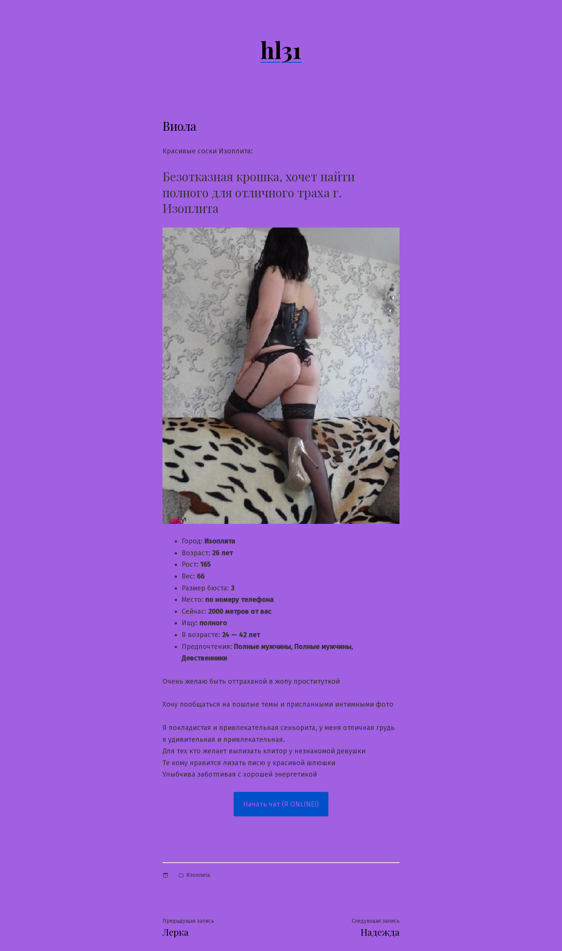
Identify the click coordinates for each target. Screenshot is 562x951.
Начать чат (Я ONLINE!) (281, 804)
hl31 (281, 49)
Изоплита (198, 875)
